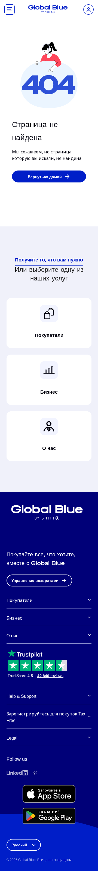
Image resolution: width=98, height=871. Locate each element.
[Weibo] (35, 772)
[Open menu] (9, 9)
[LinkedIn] (17, 772)
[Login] (88, 9)
